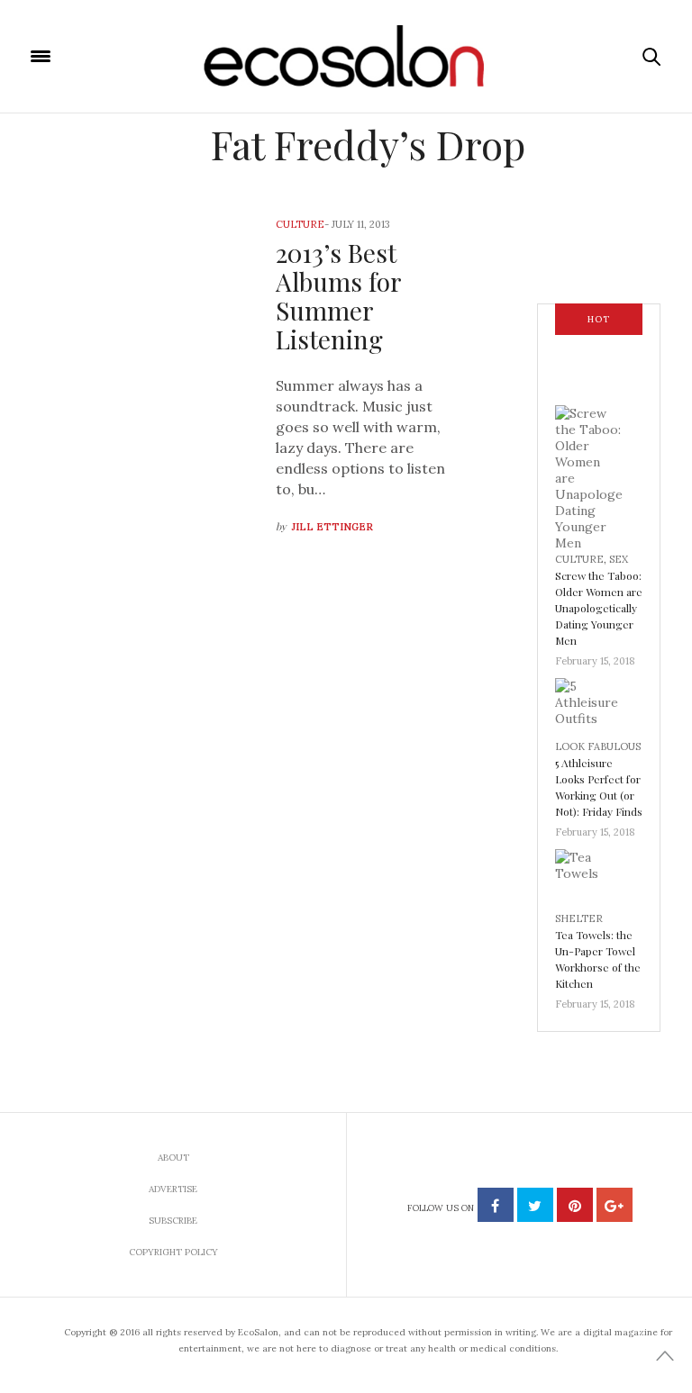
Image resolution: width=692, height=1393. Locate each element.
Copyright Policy (173, 1252)
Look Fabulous (598, 746)
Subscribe (173, 1220)
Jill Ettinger (332, 526)
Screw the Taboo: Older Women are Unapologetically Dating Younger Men (598, 607)
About (173, 1157)
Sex (618, 559)
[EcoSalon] (346, 56)
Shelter (579, 918)
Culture (300, 224)
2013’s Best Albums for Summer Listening (338, 296)
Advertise (173, 1189)
